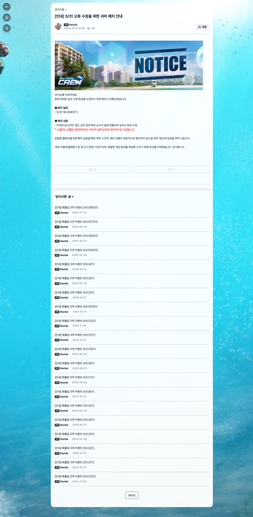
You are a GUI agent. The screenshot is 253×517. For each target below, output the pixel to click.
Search (7, 28)
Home (7, 17)
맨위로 (131, 495)
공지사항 (59, 9)
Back (7, 7)
